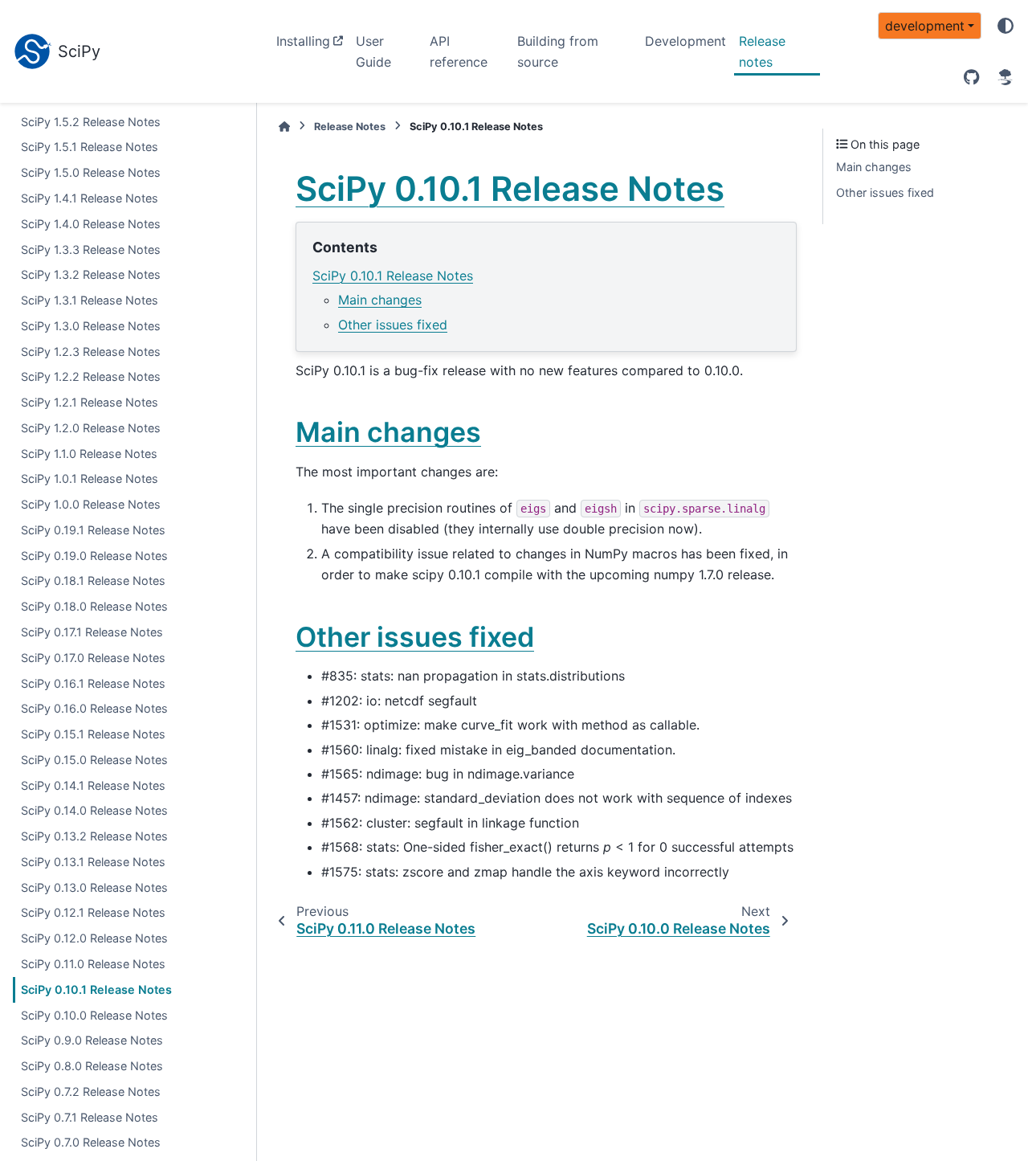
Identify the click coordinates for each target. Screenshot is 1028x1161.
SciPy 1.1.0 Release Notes (89, 453)
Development (685, 41)
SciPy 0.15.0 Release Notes (94, 760)
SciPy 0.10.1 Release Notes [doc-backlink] (510, 188)
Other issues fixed (392, 325)
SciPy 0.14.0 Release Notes (94, 811)
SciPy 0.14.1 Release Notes (93, 785)
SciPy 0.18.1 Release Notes (93, 581)
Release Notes (350, 127)
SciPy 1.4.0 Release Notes (91, 224)
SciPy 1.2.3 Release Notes (91, 351)
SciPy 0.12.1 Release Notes (93, 913)
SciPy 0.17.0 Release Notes (93, 657)
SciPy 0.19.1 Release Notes (93, 530)
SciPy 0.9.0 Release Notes (92, 1041)
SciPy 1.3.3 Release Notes (91, 249)
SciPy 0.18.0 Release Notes (94, 607)
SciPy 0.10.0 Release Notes (94, 1015)
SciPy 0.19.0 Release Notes (94, 555)
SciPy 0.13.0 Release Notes (94, 887)
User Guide (373, 51)
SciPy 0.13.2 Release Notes (94, 837)
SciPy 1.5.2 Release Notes (91, 122)
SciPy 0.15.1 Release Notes (93, 734)
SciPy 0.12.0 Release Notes (94, 939)
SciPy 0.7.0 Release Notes (91, 1143)
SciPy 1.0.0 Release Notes (91, 505)
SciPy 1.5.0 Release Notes (91, 173)
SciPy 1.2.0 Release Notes (91, 428)
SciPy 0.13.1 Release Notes (93, 862)
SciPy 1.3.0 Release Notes (91, 326)
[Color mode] (1005, 25)
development (925, 26)
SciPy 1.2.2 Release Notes (91, 377)
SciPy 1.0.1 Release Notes (89, 479)
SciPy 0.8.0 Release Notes (92, 1066)
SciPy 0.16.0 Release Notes (94, 709)
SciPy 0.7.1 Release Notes (89, 1117)
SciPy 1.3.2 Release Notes (91, 275)
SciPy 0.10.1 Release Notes (96, 989)
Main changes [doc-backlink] (388, 431)
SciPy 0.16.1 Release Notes (93, 683)
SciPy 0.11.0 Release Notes (93, 964)
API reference (458, 51)
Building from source (557, 51)
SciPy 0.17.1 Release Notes (92, 632)
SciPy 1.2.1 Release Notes (89, 402)
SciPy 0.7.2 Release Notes (91, 1091)
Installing (303, 41)
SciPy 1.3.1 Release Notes (89, 300)
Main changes (380, 300)
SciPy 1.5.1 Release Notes (89, 147)
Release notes (762, 51)
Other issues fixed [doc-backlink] (415, 636)
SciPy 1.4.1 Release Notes (89, 198)
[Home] (284, 126)
